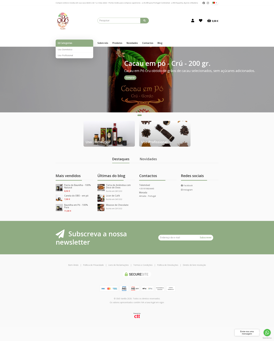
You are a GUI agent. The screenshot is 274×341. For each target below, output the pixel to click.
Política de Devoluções (167, 265)
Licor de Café (113, 195)
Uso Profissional (65, 55)
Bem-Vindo (73, 265)
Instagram (188, 189)
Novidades (132, 43)
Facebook (188, 185)
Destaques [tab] (120, 159)
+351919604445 (146, 188)
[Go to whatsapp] (267, 332)
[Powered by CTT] (137, 316)
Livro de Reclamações (118, 265)
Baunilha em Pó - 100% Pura (76, 206)
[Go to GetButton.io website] (267, 338)
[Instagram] (208, 3)
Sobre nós (102, 43)
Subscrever (205, 237)
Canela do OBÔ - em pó (76, 195)
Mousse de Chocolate (117, 204)
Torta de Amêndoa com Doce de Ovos (118, 186)
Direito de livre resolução (194, 265)
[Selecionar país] (214, 2)
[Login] (192, 20)
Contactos (147, 43)
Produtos (117, 43)
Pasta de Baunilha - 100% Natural (77, 186)
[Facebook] (204, 3)
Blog (160, 43)
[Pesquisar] (144, 20)
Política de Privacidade (93, 265)
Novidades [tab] (148, 159)
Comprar (130, 77)
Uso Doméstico (65, 49)
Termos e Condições (143, 265)
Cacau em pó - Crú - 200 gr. (167, 63)
